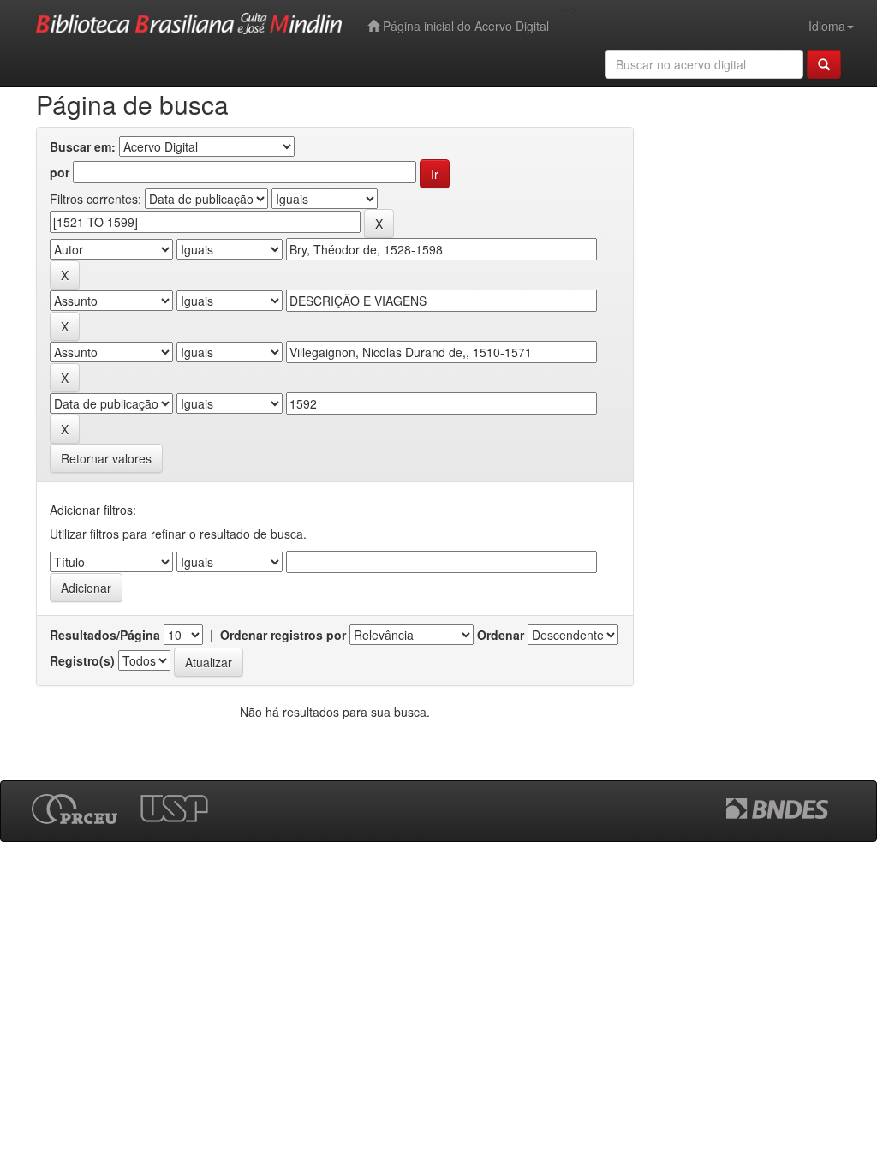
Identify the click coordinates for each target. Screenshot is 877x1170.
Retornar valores (106, 458)
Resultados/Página (105, 634)
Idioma (826, 25)
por (59, 172)
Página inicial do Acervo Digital (464, 25)
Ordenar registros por (283, 634)
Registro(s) (82, 660)
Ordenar (500, 634)
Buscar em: (83, 146)
